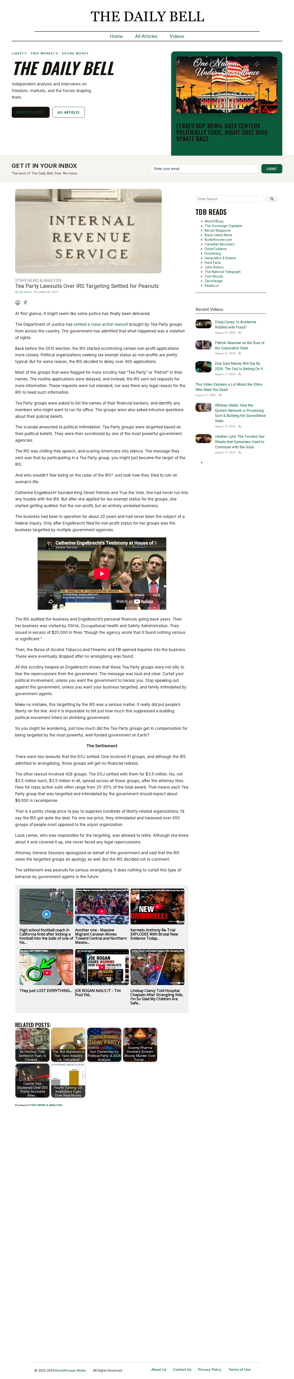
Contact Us (182, 1369)
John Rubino (214, 267)
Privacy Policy (210, 1369)
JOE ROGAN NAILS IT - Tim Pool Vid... (98, 993)
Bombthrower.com (218, 240)
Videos (177, 36)
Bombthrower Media (70, 1370)
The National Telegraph (223, 272)
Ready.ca (212, 285)
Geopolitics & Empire (220, 258)
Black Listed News (218, 235)
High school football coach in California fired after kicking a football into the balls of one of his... (46, 936)
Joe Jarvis (25, 292)
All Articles (146, 36)
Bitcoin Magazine (218, 230)
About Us (158, 1369)
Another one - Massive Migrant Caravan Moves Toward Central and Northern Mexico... (101, 936)
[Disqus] (102, 1171)
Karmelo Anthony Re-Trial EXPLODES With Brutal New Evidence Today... (154, 934)
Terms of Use (239, 1369)
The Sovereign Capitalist (223, 226)
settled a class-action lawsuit (101, 324)
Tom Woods (214, 276)
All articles (68, 112)
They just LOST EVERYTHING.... (46, 991)
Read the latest (31, 112)
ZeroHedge (214, 281)
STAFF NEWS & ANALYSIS (45, 1105)
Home (116, 36)
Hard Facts (213, 262)
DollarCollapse (216, 249)
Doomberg (213, 253)
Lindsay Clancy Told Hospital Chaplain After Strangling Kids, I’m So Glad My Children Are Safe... (156, 997)
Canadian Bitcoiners (220, 244)
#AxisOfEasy (214, 221)
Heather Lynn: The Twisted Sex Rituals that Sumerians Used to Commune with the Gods (240, 441)
